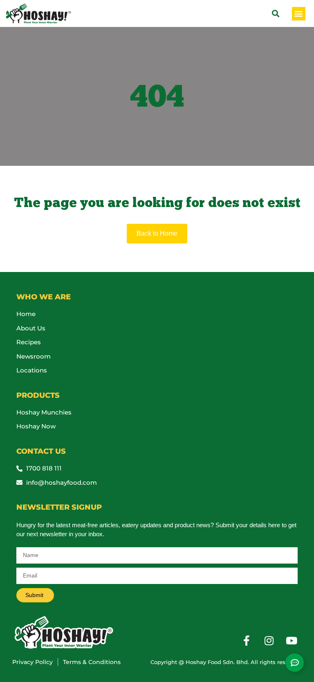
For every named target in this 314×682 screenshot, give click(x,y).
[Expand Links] (294, 662)
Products (38, 395)
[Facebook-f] (246, 640)
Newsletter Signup (59, 507)
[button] (298, 13)
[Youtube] (291, 640)
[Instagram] (269, 640)
